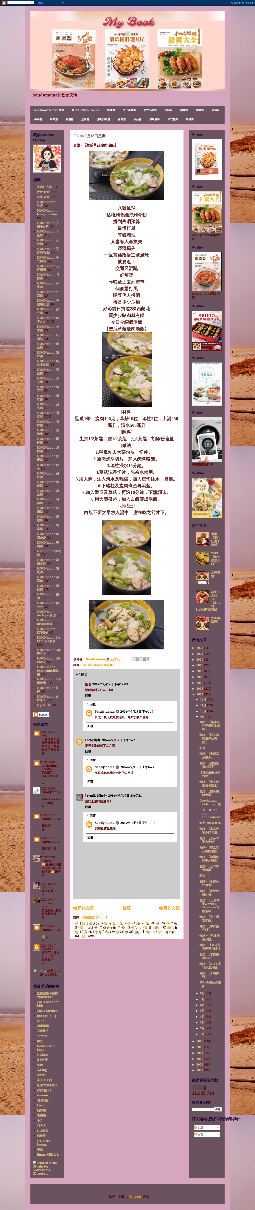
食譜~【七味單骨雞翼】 (209, 868)
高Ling (42, 1070)
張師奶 (41, 1115)
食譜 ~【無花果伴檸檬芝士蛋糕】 (209, 725)
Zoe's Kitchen (47, 1011)
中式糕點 (173, 119)
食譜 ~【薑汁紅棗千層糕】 (215, 539)
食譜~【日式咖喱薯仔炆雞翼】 (209, 738)
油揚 (202, 748)
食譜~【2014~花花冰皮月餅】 (210, 965)
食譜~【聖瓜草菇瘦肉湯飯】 (209, 849)
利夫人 (41, 1125)
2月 (202, 1028)
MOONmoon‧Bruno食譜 (46, 622)
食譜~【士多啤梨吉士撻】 (209, 840)
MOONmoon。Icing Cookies (47, 212)
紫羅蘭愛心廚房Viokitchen (47, 995)
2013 (200, 1041)
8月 (202, 993)
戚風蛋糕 (154, 119)
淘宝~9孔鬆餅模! (210, 823)
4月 (202, 1016)
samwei (43, 1036)
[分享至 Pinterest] (148, 659)
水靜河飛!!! (215, 574)
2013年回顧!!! (216, 619)
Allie (40, 1021)
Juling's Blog (46, 1016)
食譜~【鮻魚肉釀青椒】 (209, 793)
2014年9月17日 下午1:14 (136, 711)
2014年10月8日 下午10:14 (138, 823)
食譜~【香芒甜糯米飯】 (209, 918)
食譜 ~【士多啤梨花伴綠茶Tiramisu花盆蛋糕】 (209, 906)
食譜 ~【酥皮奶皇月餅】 (209, 937)
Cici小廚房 (92, 740)
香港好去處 (44, 187)
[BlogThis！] (137, 659)
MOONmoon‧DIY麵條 (46, 630)
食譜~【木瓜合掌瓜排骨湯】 (209, 830)
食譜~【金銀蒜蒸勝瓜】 (209, 755)
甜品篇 (138, 119)
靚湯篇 (70, 119)
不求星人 (43, 1031)
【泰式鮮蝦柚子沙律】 (209, 774)
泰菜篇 (54, 119)
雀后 (40, 1149)
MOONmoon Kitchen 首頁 (49, 110)
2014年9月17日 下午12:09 (110, 684)
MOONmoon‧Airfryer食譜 (46, 613)
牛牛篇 (38, 119)
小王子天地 (44, 1080)
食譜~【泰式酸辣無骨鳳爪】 (209, 783)
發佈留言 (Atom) (95, 917)
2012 (200, 1047)
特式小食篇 (150, 110)
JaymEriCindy (96, 795)
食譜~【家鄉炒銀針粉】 (209, 892)
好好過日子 (44, 1090)
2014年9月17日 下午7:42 (118, 740)
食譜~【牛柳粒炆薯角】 (209, 883)
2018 (200, 671)
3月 (202, 1022)
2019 (200, 665)
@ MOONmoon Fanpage (85, 110)
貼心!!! (204, 875)
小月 (40, 1120)
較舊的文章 (169, 908)
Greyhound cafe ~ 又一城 (210, 802)
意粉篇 (85, 119)
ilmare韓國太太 (48, 1154)
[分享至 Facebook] (144, 659)
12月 (203, 699)
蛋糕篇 (122, 119)
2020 (200, 659)
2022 (200, 648)
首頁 (126, 908)
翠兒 (40, 1041)
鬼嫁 (40, 1065)
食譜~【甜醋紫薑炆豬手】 (209, 764)
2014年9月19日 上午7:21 (125, 795)
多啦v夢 (42, 1060)
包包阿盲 (43, 1100)
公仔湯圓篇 (129, 110)
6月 (202, 1005)
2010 (200, 1059)
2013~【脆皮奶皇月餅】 (215, 558)
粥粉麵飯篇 (103, 119)
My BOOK (44, 705)
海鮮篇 (168, 110)
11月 (203, 705)
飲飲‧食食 (43, 192)
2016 (200, 683)
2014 (200, 694)
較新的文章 (83, 908)
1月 (202, 1034)
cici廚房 (42, 1131)
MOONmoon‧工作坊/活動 (48, 250)
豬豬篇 (216, 110)
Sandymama (105, 711)
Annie (41, 1075)
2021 (200, 654)
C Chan (42, 1054)
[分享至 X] (141, 659)
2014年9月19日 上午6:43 (137, 767)
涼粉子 (41, 1136)
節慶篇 (111, 110)
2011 (200, 1053)
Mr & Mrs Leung (44, 1142)
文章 (200, 1127)
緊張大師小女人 (47, 1085)
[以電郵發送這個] (134, 659)
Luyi (40, 1105)
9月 (202, 717)
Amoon (42, 1095)
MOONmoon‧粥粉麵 (98, 665)
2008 (200, 1070)
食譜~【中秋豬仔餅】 (209, 927)
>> (59, 974)
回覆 (88, 695)
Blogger (135, 1196)
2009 (200, 1064)
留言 (200, 1134)
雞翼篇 (200, 110)
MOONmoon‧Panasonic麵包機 (48, 670)
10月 (203, 711)
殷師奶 (41, 1110)
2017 (200, 677)
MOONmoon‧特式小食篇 (48, 362)
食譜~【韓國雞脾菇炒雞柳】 (209, 858)
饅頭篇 (190, 119)
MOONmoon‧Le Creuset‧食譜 (48, 639)
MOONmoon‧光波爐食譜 (48, 302)
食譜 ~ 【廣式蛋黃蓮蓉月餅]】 (210, 946)
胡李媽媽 (43, 1026)
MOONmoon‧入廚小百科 (48, 224)
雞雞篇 (184, 110)
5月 (202, 1011)
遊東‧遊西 (43, 197)
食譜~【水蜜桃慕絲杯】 (209, 956)
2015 (200, 688)
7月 (202, 999)
